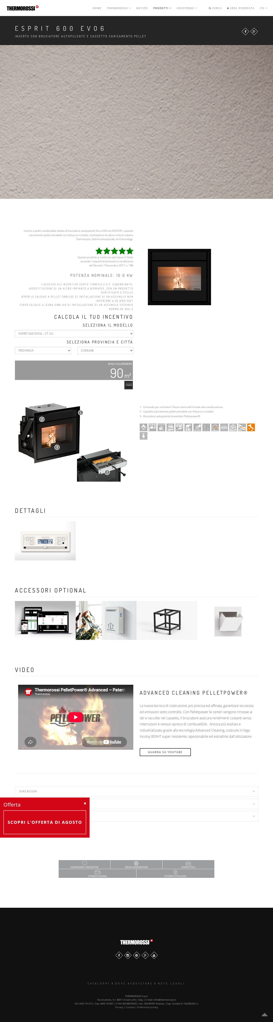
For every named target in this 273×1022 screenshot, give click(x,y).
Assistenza (186, 8)
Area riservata (241, 8)
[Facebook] (245, 31)
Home (97, 8)
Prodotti (161, 8)
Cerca (216, 8)
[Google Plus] (254, 31)
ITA (263, 8)
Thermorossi (118, 8)
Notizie (142, 8)
